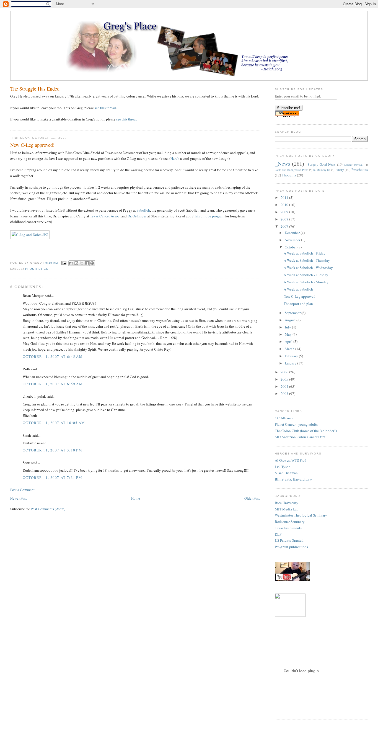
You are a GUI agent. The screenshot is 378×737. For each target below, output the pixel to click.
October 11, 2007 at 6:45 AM (53, 356)
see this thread (105, 107)
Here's (174, 158)
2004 (285, 386)
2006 (285, 371)
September (293, 312)
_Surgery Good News (320, 164)
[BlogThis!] (76, 263)
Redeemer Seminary (290, 521)
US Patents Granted (289, 540)
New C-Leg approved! (300, 296)
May (288, 334)
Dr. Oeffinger (137, 216)
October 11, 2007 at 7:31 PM (52, 477)
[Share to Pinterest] (92, 263)
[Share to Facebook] (87, 263)
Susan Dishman (286, 472)
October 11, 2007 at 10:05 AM (54, 422)
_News (282, 163)
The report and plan (298, 303)
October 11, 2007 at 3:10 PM (52, 450)
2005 (285, 379)
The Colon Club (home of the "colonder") (306, 430)
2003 (285, 393)
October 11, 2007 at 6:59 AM (53, 383)
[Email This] (71, 263)
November (293, 239)
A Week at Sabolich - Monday (306, 281)
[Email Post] (64, 262)
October (291, 247)
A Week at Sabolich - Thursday (307, 260)
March (290, 348)
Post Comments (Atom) (48, 508)
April (289, 341)
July (288, 327)
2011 (285, 197)
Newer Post (18, 498)
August (290, 319)
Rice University (286, 502)
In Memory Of (321, 170)
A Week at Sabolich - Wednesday (308, 267)
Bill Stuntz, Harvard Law (293, 479)
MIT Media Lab (287, 509)
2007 (285, 226)
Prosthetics (36, 268)
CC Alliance (284, 417)
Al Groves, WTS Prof (290, 460)
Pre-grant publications (291, 546)
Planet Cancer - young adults (296, 424)
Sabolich (143, 210)
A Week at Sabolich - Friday (304, 253)
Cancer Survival (353, 164)
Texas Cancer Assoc (105, 216)
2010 (285, 204)
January (291, 363)
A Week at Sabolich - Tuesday (306, 274)
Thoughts (289, 175)
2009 (285, 211)
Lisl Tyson (283, 466)
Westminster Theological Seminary (301, 515)
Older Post (252, 498)
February (292, 355)
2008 (285, 219)
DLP (278, 534)
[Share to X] (81, 263)
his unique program (209, 216)
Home (135, 498)
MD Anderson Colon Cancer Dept (300, 436)
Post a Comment (22, 489)
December (293, 232)
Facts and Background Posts (291, 170)
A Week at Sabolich (298, 289)
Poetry (339, 170)
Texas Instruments (288, 527)
